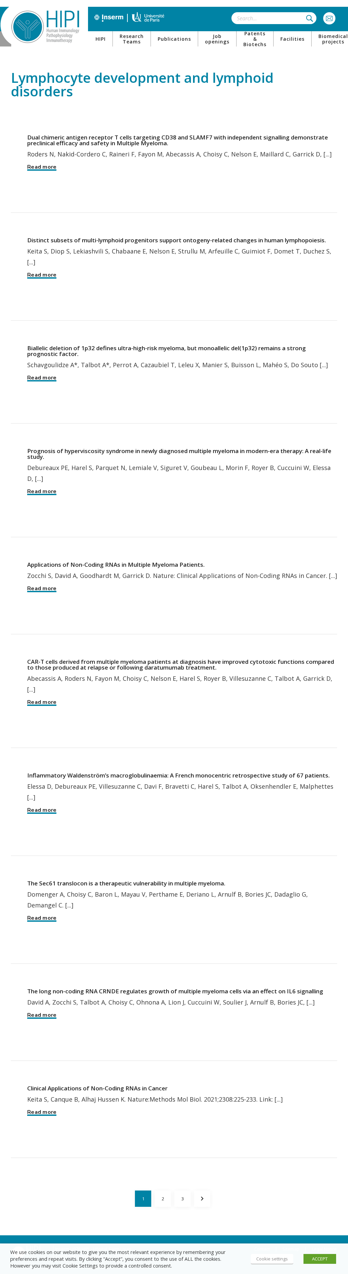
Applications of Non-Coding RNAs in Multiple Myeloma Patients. (116, 564)
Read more (41, 167)
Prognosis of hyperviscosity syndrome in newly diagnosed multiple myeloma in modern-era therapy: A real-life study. (179, 454)
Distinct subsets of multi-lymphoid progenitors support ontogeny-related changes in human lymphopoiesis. (176, 240)
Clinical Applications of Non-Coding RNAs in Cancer (97, 1088)
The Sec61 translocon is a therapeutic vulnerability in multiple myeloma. (126, 883)
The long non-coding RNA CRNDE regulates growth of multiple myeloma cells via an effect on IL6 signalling (175, 991)
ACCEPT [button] (320, 1259)
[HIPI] (45, 27)
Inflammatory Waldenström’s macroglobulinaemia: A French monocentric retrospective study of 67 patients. (178, 775)
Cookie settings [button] (272, 1259)
